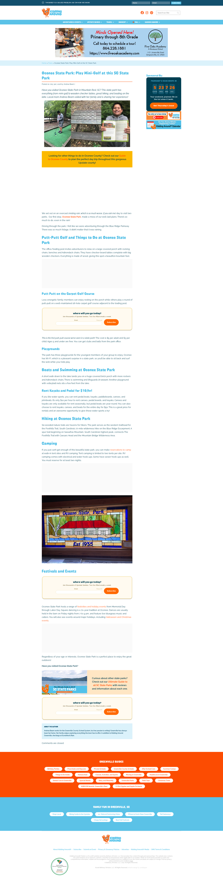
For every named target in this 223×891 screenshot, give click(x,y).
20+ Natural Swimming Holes (109, 814)
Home (44, 63)
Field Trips (146, 780)
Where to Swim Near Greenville (140, 814)
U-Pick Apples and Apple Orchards (129, 786)
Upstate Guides (93, 22)
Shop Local (56, 814)
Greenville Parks (128, 780)
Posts (50, 63)
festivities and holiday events (91, 606)
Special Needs (85, 780)
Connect (122, 22)
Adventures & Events (72, 22)
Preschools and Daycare (76, 769)
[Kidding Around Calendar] (163, 128)
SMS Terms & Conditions (160, 849)
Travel (109, 22)
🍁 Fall (135, 22)
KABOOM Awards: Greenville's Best (94, 786)
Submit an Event (90, 849)
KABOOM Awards (151, 22)
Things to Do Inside (62, 775)
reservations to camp (120, 450)
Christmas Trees (164, 780)
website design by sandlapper (137, 867)
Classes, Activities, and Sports (106, 775)
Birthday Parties (53, 769)
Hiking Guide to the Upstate (79, 814)
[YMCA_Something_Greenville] (111, 56)
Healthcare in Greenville (159, 775)
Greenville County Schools (124, 769)
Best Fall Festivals (122, 820)
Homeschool (82, 775)
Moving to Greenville (133, 775)
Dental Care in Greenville (62, 780)
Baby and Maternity (106, 780)
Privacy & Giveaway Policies (108, 849)
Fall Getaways (165, 814)
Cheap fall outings (101, 820)
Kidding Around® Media (140, 849)
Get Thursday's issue (163, 105)
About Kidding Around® (62, 849)
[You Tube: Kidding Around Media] (163, 119)
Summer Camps (169, 769)
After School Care (148, 769)
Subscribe (77, 849)
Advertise (125, 849)
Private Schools (100, 769)
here (131, 861)
